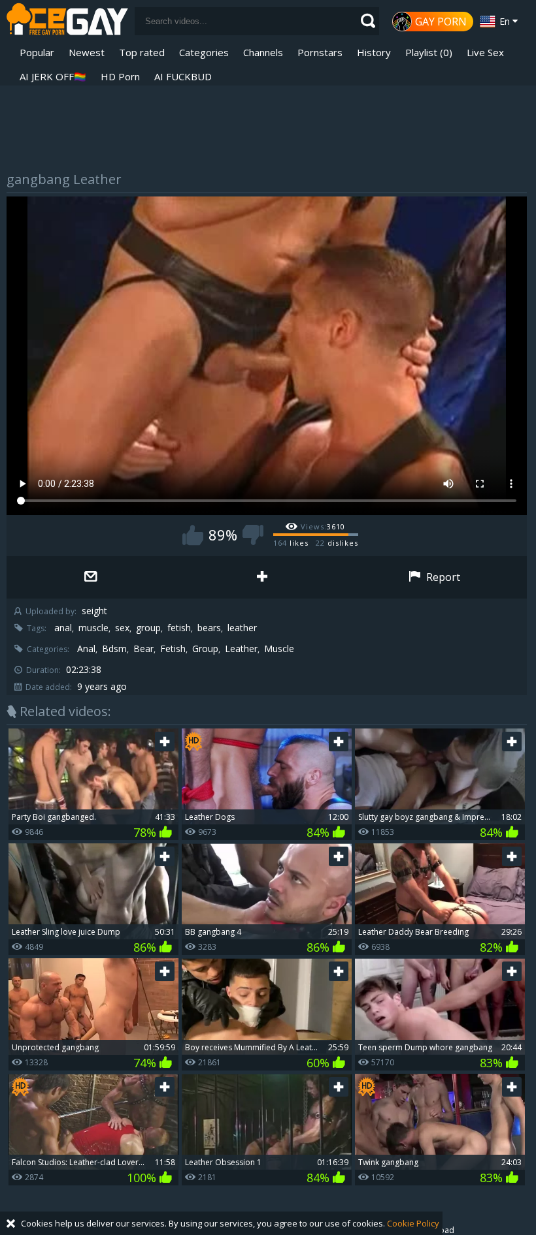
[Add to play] (263, 577)
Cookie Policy (413, 1223)
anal (63, 628)
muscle (93, 628)
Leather (241, 648)
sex (122, 628)
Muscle (279, 648)
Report (442, 577)
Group (205, 648)
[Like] (192, 535)
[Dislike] (253, 535)
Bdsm (114, 648)
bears (209, 628)
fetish (179, 628)
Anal (86, 648)
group (148, 628)
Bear (143, 648)
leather (242, 628)
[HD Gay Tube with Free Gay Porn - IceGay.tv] (67, 21)
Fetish (173, 648)
